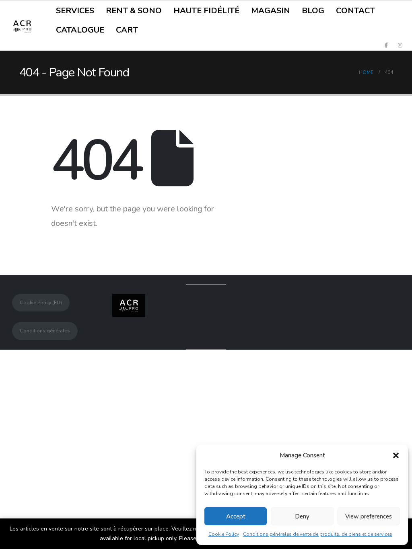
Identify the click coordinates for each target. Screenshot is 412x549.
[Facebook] (386, 45)
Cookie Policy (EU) (41, 302)
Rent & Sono (134, 10)
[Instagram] (400, 45)
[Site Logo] (22, 25)
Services (75, 10)
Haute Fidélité (206, 10)
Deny (302, 516)
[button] (396, 455)
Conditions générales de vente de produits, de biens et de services (317, 534)
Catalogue (80, 30)
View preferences (368, 516)
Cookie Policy (223, 534)
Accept (235, 516)
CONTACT (355, 10)
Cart (127, 30)
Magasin (270, 10)
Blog (313, 10)
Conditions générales (45, 330)
